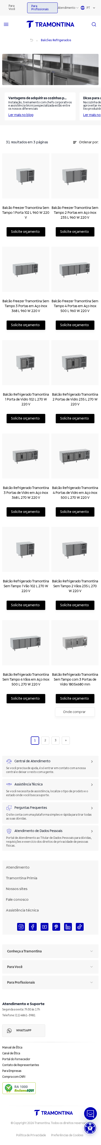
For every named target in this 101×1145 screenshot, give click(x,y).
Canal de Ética (11, 1053)
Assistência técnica (22, 910)
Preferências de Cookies (67, 1135)
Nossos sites (16, 889)
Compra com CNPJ (13, 1076)
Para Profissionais (40, 8)
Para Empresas (12, 1071)
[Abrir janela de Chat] (90, 1113)
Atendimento (66, 8)
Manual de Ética (12, 1047)
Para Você (12, 7)
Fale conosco (17, 899)
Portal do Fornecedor (16, 1059)
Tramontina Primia (21, 878)
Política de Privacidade (31, 1135)
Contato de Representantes (20, 1065)
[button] (90, 1128)
